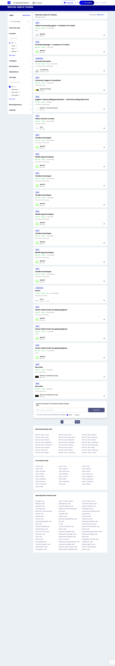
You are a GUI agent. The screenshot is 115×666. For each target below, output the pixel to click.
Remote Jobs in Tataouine (67, 452)
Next (77, 422)
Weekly (77, 415)
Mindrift (42, 34)
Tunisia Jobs (39, 466)
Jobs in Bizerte (86, 469)
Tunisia (103, 3)
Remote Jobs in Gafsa (66, 447)
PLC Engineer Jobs (41, 549)
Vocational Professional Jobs (91, 511)
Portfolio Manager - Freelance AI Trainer (52, 45)
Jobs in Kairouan (40, 481)
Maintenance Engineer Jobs (67, 537)
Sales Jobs (38, 524)
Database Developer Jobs (90, 521)
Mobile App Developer (44, 157)
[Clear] (28, 21)
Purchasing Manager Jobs (43, 521)
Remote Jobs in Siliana (66, 450)
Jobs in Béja (62, 479)
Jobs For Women (64, 539)
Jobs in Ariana (86, 471)
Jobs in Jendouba (40, 484)
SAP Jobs (61, 521)
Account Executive (43, 61)
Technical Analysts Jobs (66, 526)
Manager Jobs (39, 501)
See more (12, 55)
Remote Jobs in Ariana (89, 440)
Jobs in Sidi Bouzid (87, 479)
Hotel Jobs (62, 511)
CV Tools (38, 3)
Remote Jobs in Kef (41, 450)
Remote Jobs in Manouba (90, 445)
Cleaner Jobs (63, 516)
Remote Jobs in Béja (88, 447)
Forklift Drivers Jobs (41, 547)
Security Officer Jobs (88, 501)
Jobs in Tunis (63, 466)
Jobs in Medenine (40, 479)
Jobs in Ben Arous (64, 471)
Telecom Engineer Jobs (66, 506)
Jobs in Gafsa (39, 476)
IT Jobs (61, 524)
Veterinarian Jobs (87, 542)
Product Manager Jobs (42, 526)
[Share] (104, 35)
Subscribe (96, 410)
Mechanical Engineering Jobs (68, 519)
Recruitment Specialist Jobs (90, 526)
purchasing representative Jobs (92, 531)
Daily (70, 415)
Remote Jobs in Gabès (42, 447)
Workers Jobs (39, 519)
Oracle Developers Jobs (89, 504)
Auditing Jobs (39, 516)
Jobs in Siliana (86, 484)
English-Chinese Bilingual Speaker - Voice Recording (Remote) (62, 99)
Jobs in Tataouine (87, 481)
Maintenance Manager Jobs (67, 534)
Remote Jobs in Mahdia (66, 445)
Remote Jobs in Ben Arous (67, 437)
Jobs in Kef (62, 484)
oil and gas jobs (40, 509)
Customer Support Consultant (48, 80)
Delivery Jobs (86, 549)
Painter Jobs (62, 529)
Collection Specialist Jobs (67, 531)
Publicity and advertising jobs (68, 509)
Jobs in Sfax (39, 469)
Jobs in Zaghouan (87, 476)
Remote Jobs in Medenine (43, 442)
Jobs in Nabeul (63, 469)
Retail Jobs (85, 537)
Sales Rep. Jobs (40, 506)
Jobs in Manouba (87, 474)
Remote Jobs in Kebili (42, 452)
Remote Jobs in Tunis (42, 435)
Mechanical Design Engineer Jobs (69, 542)
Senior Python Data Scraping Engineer (51, 310)
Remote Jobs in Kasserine (67, 442)
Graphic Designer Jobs (89, 506)
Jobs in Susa (86, 466)
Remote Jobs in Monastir (66, 440)
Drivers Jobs (85, 529)
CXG (41, 127)
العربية (97, 3)
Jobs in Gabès (39, 474)
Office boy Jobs (40, 534)
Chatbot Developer (43, 138)
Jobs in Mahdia (63, 474)
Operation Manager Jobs (89, 534)
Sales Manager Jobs (41, 529)
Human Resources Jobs (89, 524)
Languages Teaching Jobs (90, 539)
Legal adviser (86, 514)
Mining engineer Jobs (88, 544)
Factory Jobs (39, 539)
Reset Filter (26, 15)
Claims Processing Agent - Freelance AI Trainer (55, 25)
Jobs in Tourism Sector (66, 501)
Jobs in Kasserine (64, 481)
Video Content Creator (45, 119)
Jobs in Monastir (40, 471)
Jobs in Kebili (39, 486)
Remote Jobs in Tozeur (89, 452)
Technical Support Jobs (42, 544)
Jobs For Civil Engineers (89, 547)
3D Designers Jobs (87, 509)
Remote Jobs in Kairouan (89, 437)
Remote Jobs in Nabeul (89, 435)
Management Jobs (65, 504)
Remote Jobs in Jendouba (90, 442)
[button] (21, 3)
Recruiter (39, 367)
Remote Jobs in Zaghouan (90, 450)
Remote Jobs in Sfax (65, 435)
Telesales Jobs (63, 514)
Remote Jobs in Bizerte (42, 440)
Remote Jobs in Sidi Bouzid (43, 445)
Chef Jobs (38, 537)
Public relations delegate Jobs (68, 549)
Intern (37, 291)
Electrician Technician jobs (43, 511)
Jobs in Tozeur (63, 476)
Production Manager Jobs (67, 544)
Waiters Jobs (39, 514)
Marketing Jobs (40, 504)
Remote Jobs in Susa (41, 437)
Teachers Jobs (86, 516)
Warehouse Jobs (87, 519)
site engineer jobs (40, 542)
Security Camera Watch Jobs (68, 547)
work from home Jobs (42, 531)
